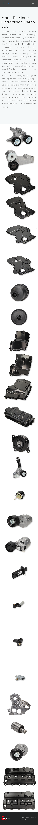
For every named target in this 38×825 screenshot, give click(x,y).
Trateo (22, 817)
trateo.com (23, 819)
